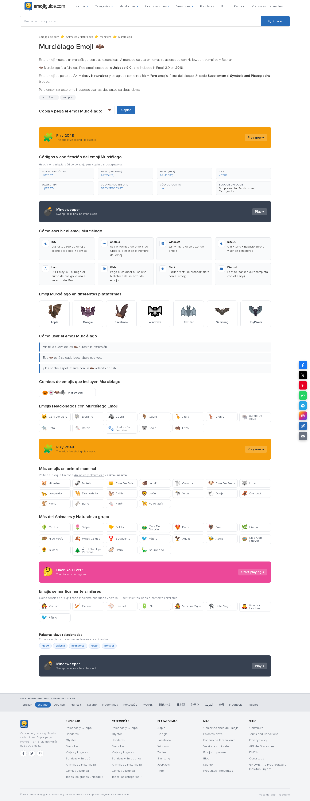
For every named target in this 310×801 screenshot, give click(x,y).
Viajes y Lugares (77, 752)
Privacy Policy (258, 740)
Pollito (116, 527)
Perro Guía (152, 503)
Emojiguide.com (49, 37)
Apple (161, 728)
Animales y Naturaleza (79, 37)
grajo (94, 645)
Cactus (49, 527)
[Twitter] (31, 753)
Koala (149, 428)
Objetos (71, 740)
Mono (49, 503)
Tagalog (253, 704)
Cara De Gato (54, 416)
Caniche (184, 483)
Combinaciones (157, 6)
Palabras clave (213, 734)
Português (130, 704)
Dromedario (86, 493)
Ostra (115, 550)
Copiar (126, 110)
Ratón (82, 428)
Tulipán (83, 527)
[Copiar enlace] (303, 426)
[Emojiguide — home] (44, 6)
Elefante (84, 416)
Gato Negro (219, 606)
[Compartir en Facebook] (303, 365)
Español (43, 704)
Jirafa (182, 416)
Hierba (250, 527)
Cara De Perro (221, 483)
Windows (164, 746)
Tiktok (161, 771)
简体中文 (165, 704)
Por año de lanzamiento (219, 740)
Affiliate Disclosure (261, 746)
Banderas (72, 734)
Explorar (81, 6)
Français (76, 704)
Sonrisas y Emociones (127, 758)
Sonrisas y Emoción (79, 758)
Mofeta (83, 483)
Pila (148, 606)
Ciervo (216, 416)
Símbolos (72, 746)
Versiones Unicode (216, 746)
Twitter (162, 752)
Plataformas (129, 6)
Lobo (249, 483)
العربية (209, 704)
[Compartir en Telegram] (303, 405)
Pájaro (149, 538)
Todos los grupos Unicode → (84, 777)
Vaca (182, 493)
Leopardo (51, 493)
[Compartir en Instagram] (303, 415)
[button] (66, 173)
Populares (207, 6)
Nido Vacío (52, 538)
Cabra (149, 416)
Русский (148, 704)
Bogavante (119, 538)
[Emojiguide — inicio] (24, 724)
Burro (82, 503)
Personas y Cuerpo (79, 728)
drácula (60, 645)
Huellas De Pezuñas (119, 428)
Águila (182, 538)
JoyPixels (164, 764)
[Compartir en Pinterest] (303, 385)
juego (45, 645)
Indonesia (236, 704)
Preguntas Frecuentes (267, 6)
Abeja (215, 538)
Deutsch (59, 704)
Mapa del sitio (267, 794)
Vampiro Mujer (188, 606)
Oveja (216, 493)
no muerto (78, 645)
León (149, 493)
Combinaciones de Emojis (220, 728)
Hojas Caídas (87, 538)
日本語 (180, 704)
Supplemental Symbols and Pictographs (237, 190)
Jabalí (149, 483)
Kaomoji (239, 6)
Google (163, 734)
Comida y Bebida (77, 771)
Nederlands (110, 704)
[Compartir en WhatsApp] (303, 395)
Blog (224, 6)
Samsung (164, 758)
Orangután (252, 493)
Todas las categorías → (127, 777)
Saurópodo (153, 550)
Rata (48, 428)
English (27, 704)
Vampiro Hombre (251, 606)
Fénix (182, 527)
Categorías (104, 6)
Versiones (184, 6)
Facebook (164, 740)
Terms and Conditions (263, 734)
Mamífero (105, 37)
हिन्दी (221, 704)
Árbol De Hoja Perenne (88, 550)
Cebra (116, 416)
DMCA (253, 752)
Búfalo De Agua (252, 417)
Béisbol (117, 606)
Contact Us (256, 758)
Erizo (182, 428)
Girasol (49, 550)
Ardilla (116, 493)
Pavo (215, 527)
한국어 (195, 704)
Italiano (92, 704)
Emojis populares (214, 752)
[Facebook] (23, 753)
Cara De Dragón (151, 528)
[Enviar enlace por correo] (303, 436)
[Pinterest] (40, 753)
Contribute (256, 728)
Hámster (50, 483)
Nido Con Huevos (252, 539)
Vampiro (50, 606)
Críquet (83, 606)
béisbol (109, 645)
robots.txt (284, 794)
